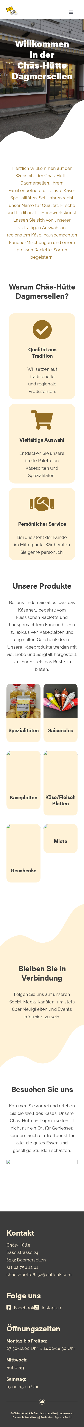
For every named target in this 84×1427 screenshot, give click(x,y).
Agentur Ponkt (63, 1417)
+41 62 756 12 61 (22, 1267)
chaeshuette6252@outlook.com (39, 1274)
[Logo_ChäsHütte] (12, 8)
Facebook (24, 1307)
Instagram (52, 1307)
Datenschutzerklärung (25, 1417)
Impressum (65, 1413)
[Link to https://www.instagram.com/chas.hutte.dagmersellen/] (36, 1307)
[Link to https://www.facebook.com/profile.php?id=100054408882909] (8, 1307)
